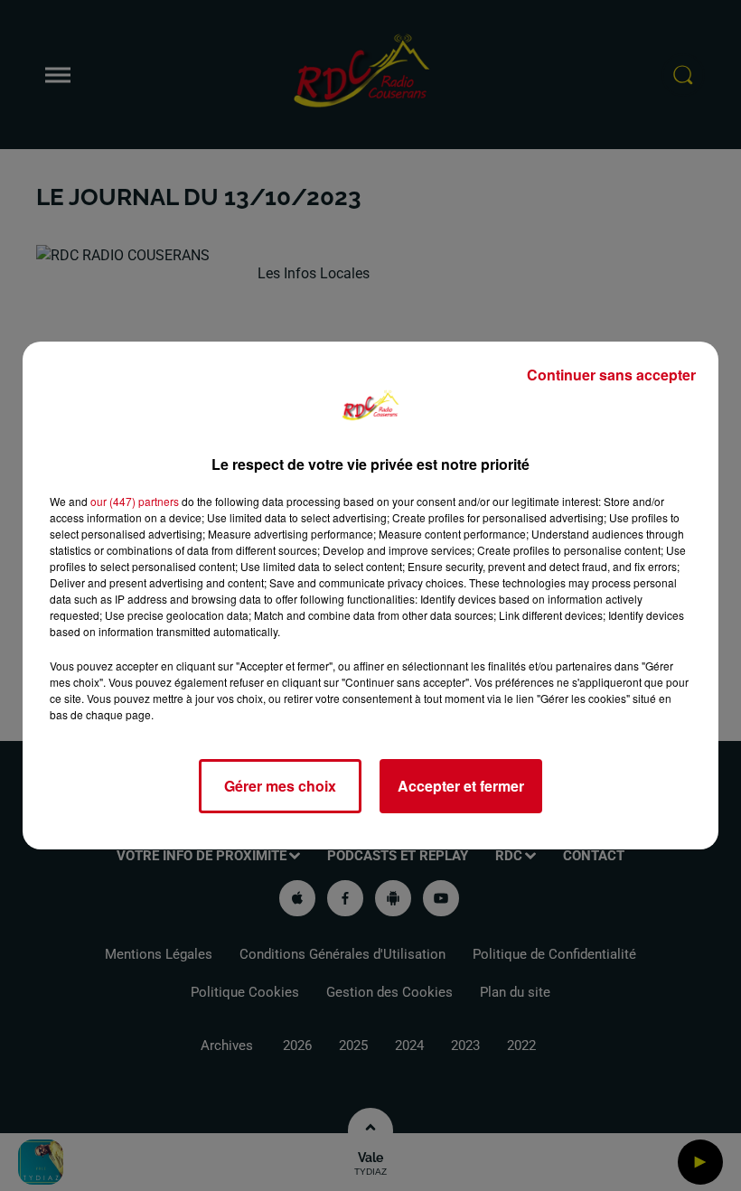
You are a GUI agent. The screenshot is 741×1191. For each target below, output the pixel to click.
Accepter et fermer (461, 785)
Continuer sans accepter (611, 374)
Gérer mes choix (280, 785)
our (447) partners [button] (134, 501)
